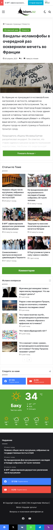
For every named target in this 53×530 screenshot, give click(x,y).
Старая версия (35, 3)
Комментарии (27, 270)
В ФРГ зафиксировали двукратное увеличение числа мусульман (13, 226)
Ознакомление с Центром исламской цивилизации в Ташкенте (13, 255)
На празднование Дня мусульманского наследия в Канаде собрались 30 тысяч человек (38, 195)
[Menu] (3, 13)
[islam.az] (26, 12)
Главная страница (12, 24)
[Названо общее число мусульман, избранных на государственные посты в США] (13, 180)
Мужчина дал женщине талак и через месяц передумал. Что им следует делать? (34, 291)
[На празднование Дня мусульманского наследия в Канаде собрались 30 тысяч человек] (39, 180)
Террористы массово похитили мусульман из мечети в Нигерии (39, 226)
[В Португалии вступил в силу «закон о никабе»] (39, 242)
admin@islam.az (36, 512)
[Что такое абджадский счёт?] (9, 334)
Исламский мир (11, 30)
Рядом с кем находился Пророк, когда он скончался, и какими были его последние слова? (34, 304)
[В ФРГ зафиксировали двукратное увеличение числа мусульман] (13, 214)
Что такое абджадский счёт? (33, 331)
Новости (26, 24)
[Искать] (49, 13)
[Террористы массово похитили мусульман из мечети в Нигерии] (39, 214)
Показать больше (26, 153)
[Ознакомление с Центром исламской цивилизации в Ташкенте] (13, 242)
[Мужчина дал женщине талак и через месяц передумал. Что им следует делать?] (9, 292)
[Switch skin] (44, 13)
